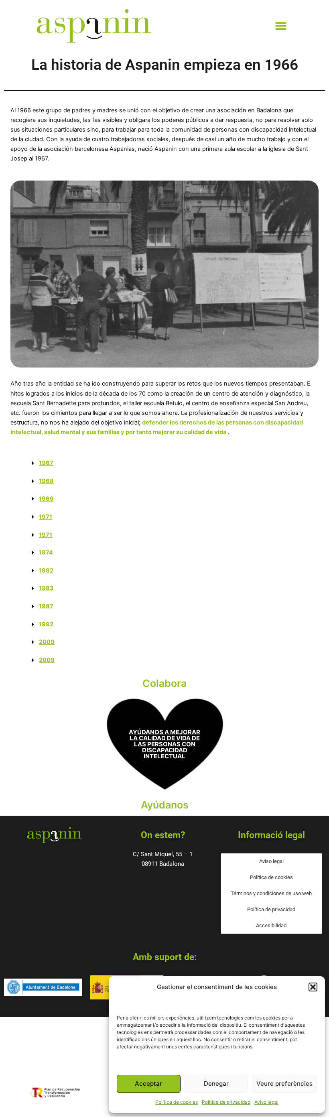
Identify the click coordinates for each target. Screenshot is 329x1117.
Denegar (216, 1083)
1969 (46, 498)
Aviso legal (266, 1102)
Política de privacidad (226, 1102)
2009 (47, 642)
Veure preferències (284, 1083)
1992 (46, 624)
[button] (313, 987)
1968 (46, 481)
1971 (45, 516)
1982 (46, 570)
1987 (46, 606)
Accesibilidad (271, 925)
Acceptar (148, 1083)
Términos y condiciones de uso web (271, 893)
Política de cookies (176, 1102)
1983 (46, 588)
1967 (46, 463)
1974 (46, 552)
